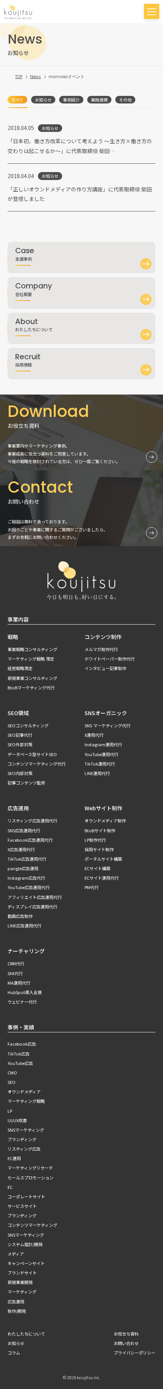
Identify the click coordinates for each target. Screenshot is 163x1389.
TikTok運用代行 (100, 764)
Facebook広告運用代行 (30, 840)
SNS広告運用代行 (24, 830)
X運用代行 (94, 735)
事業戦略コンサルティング (32, 649)
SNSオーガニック (106, 713)
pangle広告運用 (23, 868)
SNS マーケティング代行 (107, 725)
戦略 (13, 636)
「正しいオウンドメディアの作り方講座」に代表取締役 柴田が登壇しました (80, 193)
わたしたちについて (34, 324)
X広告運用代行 (21, 849)
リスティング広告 (24, 1149)
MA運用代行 (19, 983)
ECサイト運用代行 (102, 878)
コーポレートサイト (26, 1196)
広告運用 (18, 808)
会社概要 (33, 288)
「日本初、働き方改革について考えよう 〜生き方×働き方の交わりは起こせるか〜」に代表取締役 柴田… (80, 145)
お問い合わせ (126, 1343)
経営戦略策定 (20, 668)
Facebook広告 (22, 1044)
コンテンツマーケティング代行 (37, 764)
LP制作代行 (95, 840)
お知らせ (43, 100)
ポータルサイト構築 (103, 859)
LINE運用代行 (97, 773)
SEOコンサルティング (28, 725)
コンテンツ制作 (103, 636)
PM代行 (92, 887)
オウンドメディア (24, 1091)
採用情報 (28, 359)
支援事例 (24, 253)
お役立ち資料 (126, 1334)
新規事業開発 (20, 1282)
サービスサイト (22, 1206)
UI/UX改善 (17, 1120)
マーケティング (22, 1292)
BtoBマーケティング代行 (31, 687)
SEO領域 (18, 713)
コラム (14, 1353)
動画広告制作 (20, 916)
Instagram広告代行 (26, 878)
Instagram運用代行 (103, 744)
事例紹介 (71, 100)
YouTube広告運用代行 (29, 887)
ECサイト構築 (97, 868)
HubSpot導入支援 (25, 992)
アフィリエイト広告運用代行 (35, 897)
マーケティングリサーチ (30, 1168)
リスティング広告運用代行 (32, 820)
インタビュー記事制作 (105, 668)
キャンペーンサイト (26, 1263)
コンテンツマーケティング (32, 1225)
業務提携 (99, 100)
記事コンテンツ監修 (26, 783)
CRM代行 (16, 963)
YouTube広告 (20, 1063)
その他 (125, 100)
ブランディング (22, 1139)
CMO (12, 1073)
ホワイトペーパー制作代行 (110, 659)
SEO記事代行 (20, 735)
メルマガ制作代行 (101, 649)
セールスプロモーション (30, 1177)
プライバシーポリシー (134, 1353)
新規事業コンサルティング (32, 678)
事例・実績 (21, 1027)
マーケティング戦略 (26, 1101)
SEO (12, 1082)
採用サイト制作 (99, 849)
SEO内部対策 (20, 773)
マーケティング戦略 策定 (31, 659)
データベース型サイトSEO (32, 754)
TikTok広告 (19, 1054)
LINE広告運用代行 (24, 925)
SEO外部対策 (20, 744)
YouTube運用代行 (101, 754)
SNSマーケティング (26, 1130)
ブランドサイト (22, 1273)
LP (10, 1111)
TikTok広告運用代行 (27, 859)
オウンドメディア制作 (105, 820)
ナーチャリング (26, 951)
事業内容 (18, 619)
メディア (16, 1254)
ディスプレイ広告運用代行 (32, 907)
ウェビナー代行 (22, 1002)
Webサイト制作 (103, 808)
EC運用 (14, 1158)
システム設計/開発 (25, 1244)
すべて (17, 100)
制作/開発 (17, 1311)
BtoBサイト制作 (100, 830)
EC (10, 1187)
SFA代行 (15, 973)
